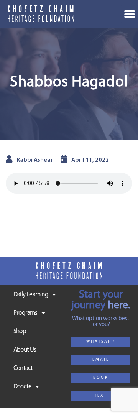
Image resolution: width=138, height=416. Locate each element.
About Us (24, 350)
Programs (25, 313)
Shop (19, 331)
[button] (100, 342)
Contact (23, 368)
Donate (22, 386)
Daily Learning (30, 294)
